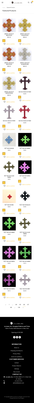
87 (28, 304)
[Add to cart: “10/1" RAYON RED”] (3, 210)
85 (20, 304)
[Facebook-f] (14, 337)
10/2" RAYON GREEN (9, 232)
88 (11, 307)
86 (24, 304)
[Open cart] (31, 2)
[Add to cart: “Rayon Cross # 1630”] (19, 97)
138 (19, 307)
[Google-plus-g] (20, 337)
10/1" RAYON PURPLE (25, 176)
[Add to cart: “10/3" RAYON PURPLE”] (3, 294)
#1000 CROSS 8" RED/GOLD (9, 63)
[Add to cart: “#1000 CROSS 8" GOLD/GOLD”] (19, 40)
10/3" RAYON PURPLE (9, 289)
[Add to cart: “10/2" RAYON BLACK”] (19, 210)
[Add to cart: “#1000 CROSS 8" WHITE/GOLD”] (3, 98)
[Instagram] (17, 337)
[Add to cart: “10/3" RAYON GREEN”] (19, 266)
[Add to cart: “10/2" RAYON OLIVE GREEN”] (19, 239)
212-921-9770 (18, 381)
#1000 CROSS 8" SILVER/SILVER (25, 63)
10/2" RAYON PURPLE (9, 261)
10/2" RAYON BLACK (25, 205)
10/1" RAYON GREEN (25, 148)
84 (16, 304)
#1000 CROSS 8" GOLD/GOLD (25, 34)
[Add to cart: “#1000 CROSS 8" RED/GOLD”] (3, 69)
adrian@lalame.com (18, 383)
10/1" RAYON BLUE (9, 148)
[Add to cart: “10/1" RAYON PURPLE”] (19, 181)
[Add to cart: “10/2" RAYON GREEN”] (3, 237)
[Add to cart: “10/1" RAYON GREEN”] (19, 153)
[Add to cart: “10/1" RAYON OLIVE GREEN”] (3, 182)
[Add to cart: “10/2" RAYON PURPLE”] (3, 266)
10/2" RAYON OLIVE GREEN (25, 233)
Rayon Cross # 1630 (25, 92)
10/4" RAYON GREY (25, 289)
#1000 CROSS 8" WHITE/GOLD (9, 92)
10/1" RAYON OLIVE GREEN (9, 176)
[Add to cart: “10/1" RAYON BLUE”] (3, 153)
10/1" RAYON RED (9, 205)
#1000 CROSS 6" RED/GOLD (9, 34)
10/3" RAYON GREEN (25, 261)
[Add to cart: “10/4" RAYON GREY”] (19, 294)
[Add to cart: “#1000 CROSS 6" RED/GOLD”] (3, 40)
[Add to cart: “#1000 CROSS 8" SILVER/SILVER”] (19, 69)
